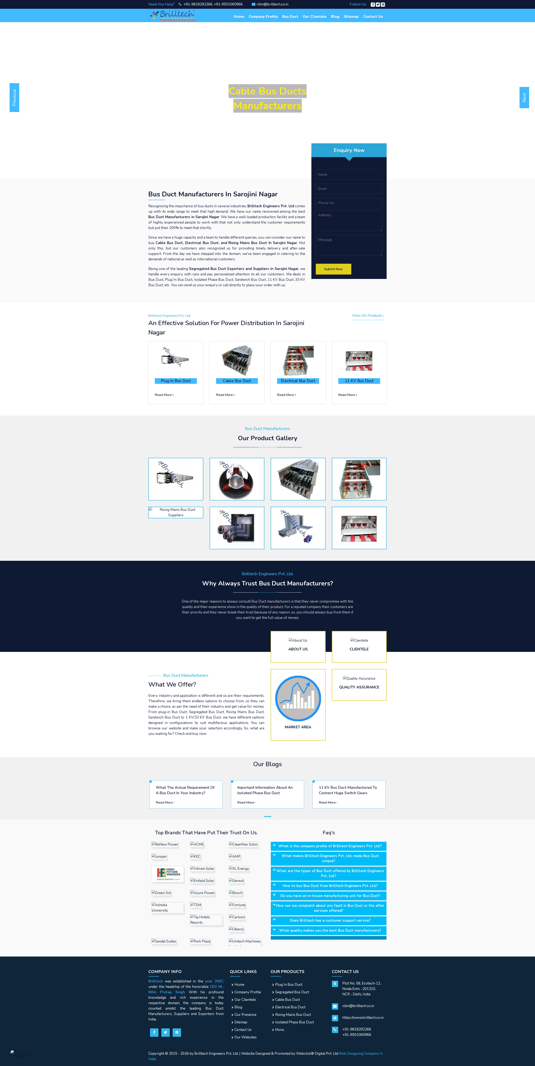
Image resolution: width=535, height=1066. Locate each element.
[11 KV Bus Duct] (359, 360)
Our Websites (245, 1037)
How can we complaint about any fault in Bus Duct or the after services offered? (330, 908)
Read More (163, 395)
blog (335, 16)
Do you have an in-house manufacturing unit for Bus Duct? (330, 895)
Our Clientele (314, 16)
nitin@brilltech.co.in (272, 4)
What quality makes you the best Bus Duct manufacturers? (330, 930)
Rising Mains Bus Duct (293, 1014)
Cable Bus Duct (237, 381)
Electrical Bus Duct (298, 381)
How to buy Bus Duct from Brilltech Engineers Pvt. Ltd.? (330, 885)
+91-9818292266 (197, 4)
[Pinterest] (383, 4)
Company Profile (263, 16)
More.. (280, 1029)
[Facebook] (373, 4)
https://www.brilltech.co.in (363, 1017)
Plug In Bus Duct (176, 381)
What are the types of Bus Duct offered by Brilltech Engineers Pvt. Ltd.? (330, 873)
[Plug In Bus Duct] (176, 360)
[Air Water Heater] (172, 15)
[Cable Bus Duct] (237, 360)
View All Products (367, 315)
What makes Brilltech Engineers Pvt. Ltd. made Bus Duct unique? (330, 858)
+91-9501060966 (228, 4)
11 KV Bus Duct (359, 381)
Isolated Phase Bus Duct (294, 1022)
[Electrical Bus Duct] (298, 360)
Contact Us (373, 16)
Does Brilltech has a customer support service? (330, 920)
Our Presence (245, 1014)
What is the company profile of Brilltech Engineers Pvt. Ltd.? (330, 846)
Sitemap (351, 16)
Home (239, 16)
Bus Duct (290, 16)
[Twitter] (378, 4)
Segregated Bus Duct (292, 992)
